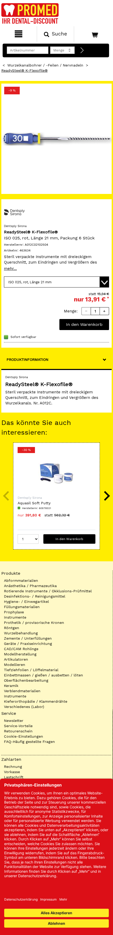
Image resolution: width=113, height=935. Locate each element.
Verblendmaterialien (22, 691)
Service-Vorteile (18, 726)
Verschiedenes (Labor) (24, 707)
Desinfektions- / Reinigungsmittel (34, 596)
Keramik (11, 686)
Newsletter (13, 720)
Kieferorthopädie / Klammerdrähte (35, 701)
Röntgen (11, 628)
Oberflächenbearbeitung (26, 680)
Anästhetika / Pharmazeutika (30, 586)
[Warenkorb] (93, 34)
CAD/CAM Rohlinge (21, 649)
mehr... (10, 268)
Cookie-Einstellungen (23, 736)
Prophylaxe (14, 612)
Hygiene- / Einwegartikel (26, 601)
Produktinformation (27, 359)
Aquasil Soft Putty (34, 503)
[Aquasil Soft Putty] (56, 473)
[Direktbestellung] (82, 50)
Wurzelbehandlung (21, 633)
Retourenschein (18, 731)
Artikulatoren (16, 659)
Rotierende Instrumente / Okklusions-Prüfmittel (48, 591)
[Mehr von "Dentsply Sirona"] (14, 212)
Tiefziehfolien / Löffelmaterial (31, 670)
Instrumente (15, 617)
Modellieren (14, 664)
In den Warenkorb (84, 324)
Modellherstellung (20, 654)
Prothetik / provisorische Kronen (34, 622)
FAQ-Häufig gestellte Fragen (29, 741)
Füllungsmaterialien (22, 607)
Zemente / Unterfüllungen (28, 638)
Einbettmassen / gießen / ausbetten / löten (43, 675)
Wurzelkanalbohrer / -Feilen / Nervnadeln (45, 65)
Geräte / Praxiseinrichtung (28, 643)
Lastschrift (13, 777)
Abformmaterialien (21, 580)
